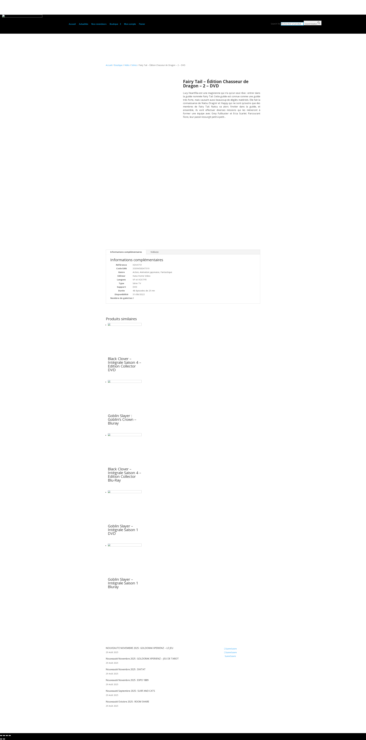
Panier (142, 24)
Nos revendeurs (99, 24)
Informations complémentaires (126, 252)
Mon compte (130, 24)
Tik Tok (223, 676)
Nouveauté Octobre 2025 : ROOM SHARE (127, 701)
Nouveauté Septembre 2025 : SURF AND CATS (130, 690)
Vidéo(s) (154, 252)
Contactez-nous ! (228, 672)
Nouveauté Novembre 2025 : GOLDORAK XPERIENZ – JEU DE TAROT (142, 658)
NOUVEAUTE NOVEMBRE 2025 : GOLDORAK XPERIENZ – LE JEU (139, 648)
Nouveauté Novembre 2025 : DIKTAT (126, 669)
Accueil (72, 24)
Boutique (114, 24)
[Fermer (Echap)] (1, 735)
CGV (222, 668)
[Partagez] (4, 735)
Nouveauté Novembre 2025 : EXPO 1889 (127, 680)
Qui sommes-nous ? (229, 663)
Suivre (234, 648)
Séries (134, 65)
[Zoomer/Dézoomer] (10, 735)
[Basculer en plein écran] (7, 735)
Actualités (83, 24)
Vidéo (127, 65)
